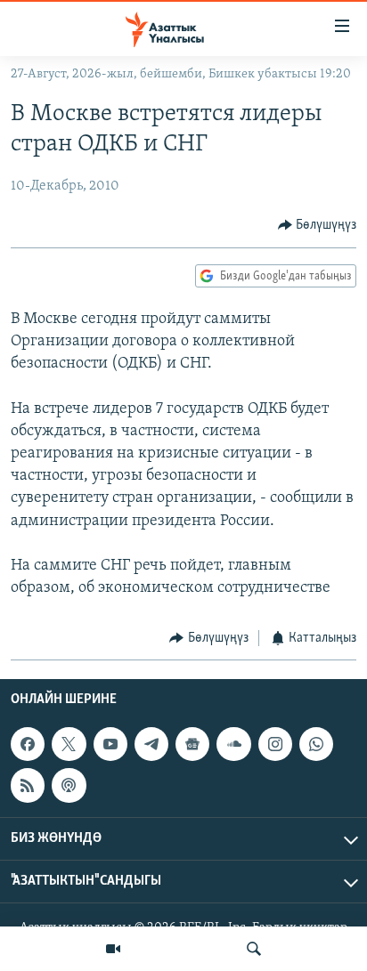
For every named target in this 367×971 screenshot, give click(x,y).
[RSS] (28, 785)
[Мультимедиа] (113, 948)
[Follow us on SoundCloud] (233, 744)
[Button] (317, 225)
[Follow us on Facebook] (28, 744)
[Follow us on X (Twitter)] (69, 744)
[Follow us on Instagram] (275, 744)
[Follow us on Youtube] (110, 744)
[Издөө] (254, 948)
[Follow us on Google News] (192, 744)
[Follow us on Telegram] (151, 744)
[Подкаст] (69, 785)
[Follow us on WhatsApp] (316, 744)
